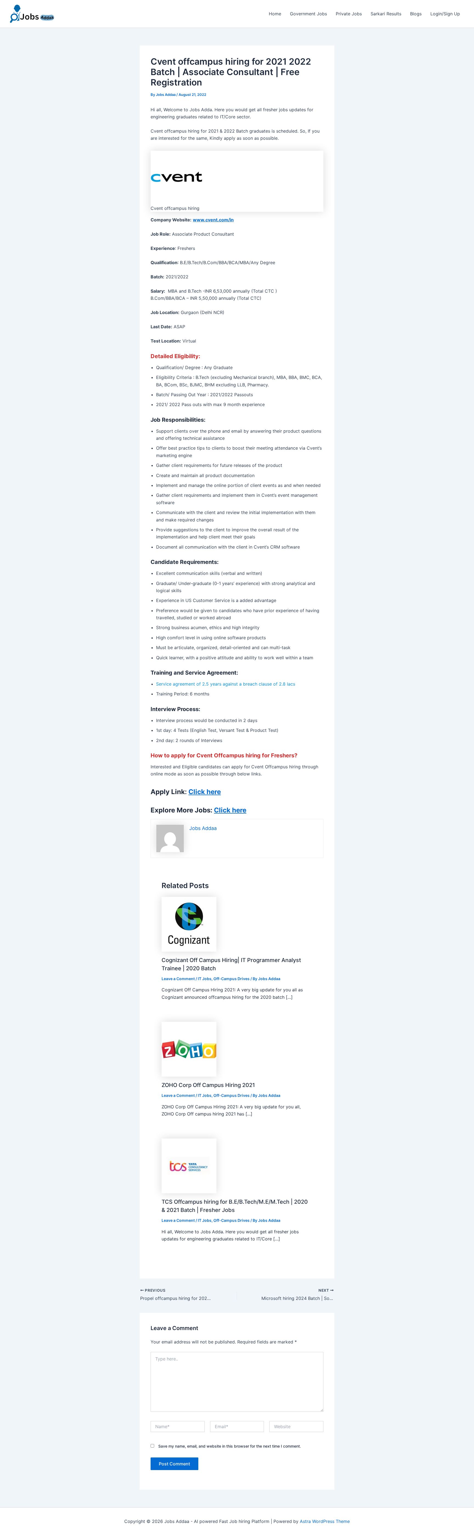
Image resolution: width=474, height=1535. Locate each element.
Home (275, 13)
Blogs (416, 13)
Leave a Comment (178, 978)
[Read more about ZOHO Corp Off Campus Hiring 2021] (189, 1049)
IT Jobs (204, 978)
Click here (204, 792)
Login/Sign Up (445, 13)
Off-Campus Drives (231, 978)
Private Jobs (349, 13)
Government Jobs (308, 13)
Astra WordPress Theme (325, 1521)
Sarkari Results (386, 13)
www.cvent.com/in (213, 219)
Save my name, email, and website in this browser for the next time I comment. (229, 1446)
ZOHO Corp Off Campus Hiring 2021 (208, 1085)
